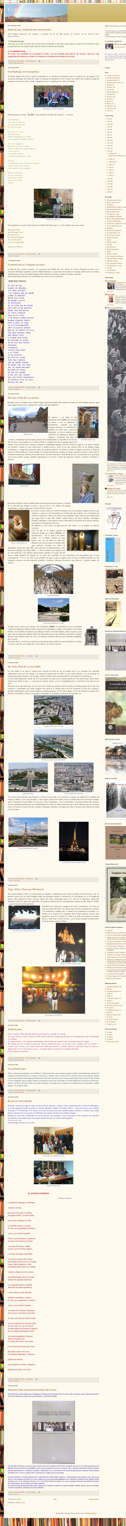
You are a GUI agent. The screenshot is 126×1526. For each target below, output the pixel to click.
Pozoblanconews (111, 247)
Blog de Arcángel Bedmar (114, 308)
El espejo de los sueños (113, 273)
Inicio (55, 1499)
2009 (108, 189)
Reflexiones (110, 106)
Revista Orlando (111, 1022)
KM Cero (109, 989)
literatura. (16, 256)
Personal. (109, 99)
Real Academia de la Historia (115, 256)
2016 (108, 145)
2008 (108, 192)
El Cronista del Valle (112, 1041)
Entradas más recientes (14, 1499)
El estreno (109, 1017)
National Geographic (112, 249)
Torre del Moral (111, 270)
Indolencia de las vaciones (114, 82)
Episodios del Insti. (112, 80)
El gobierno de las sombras (114, 490)
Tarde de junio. (15, 1029)
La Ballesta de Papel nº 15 (114, 991)
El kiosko (109, 244)
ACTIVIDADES (111, 281)
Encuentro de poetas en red (114, 1005)
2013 (108, 178)
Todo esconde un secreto (113, 235)
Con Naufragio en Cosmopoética (23, 71)
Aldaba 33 (110, 996)
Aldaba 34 (110, 993)
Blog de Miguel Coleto (113, 212)
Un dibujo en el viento (113, 214)
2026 (108, 119)
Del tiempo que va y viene (114, 265)
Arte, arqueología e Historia (114, 263)
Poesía (108, 101)
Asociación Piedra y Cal (113, 233)
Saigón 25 (109, 1012)
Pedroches (109, 97)
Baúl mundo (110, 294)
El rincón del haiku (112, 1019)
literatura (109, 85)
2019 (108, 137)
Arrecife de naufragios (113, 1003)
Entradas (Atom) (20, 1502)
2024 (108, 124)
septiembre (112, 162)
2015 (108, 148)
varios (108, 110)
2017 (108, 143)
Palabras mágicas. (112, 92)
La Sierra (109, 1032)
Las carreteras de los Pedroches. (116, 974)
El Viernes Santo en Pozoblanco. (116, 946)
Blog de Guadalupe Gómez (114, 209)
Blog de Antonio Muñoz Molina (116, 219)
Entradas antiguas (94, 1499)
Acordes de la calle (112, 75)
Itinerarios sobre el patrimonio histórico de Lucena (32, 1389)
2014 (108, 151)
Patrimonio (110, 94)
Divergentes (110, 1008)
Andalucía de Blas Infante (114, 221)
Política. (109, 104)
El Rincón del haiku (112, 261)
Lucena (16, 1494)
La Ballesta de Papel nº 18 (114, 987)
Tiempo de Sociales (112, 237)
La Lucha (109, 1034)
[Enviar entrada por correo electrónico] (39, 61)
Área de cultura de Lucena (114, 226)
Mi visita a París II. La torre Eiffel (24, 666)
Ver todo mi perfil (120, 47)
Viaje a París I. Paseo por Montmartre (26, 889)
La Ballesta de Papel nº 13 (114, 1010)
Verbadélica (110, 205)
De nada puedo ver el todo (115, 474)
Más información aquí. (15, 1120)
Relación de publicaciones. (114, 978)
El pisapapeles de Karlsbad (114, 216)
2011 (108, 184)
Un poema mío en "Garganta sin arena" (26, 264)
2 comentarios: (30, 656)
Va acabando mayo (17, 1068)
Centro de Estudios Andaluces (115, 258)
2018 (108, 140)
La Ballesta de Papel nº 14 (114, 998)
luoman (78, 1513)
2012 (108, 181)
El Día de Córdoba (112, 254)
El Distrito (110, 1039)
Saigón (109, 240)
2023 (108, 127)
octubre (111, 159)
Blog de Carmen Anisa (113, 202)
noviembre (112, 153)
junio (110, 170)
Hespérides (110, 228)
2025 (108, 121)
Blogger (94, 1513)
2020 (108, 135)
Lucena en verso (111, 1024)
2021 (108, 132)
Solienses (109, 268)
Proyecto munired (112, 242)
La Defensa (110, 1037)
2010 (108, 186)
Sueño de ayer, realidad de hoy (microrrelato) (29, 29)
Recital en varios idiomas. (20, 1100)
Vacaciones (17, 658)
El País (109, 251)
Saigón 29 (109, 930)
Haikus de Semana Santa (113, 1015)
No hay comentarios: (31, 61)
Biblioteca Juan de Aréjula (114, 200)
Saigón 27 (109, 1001)
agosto (111, 164)
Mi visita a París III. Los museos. (23, 397)
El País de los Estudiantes (114, 230)
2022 (108, 129)
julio (110, 167)
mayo (110, 172)
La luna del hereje (25, 9)
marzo (111, 175)
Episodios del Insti (19, 63)
